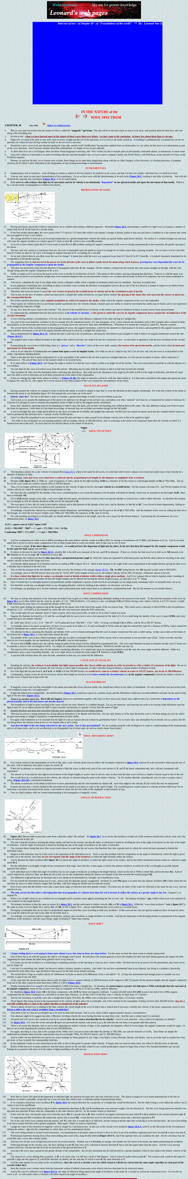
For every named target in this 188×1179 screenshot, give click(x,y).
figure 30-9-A (134, 1126)
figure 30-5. (127, 904)
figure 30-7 (95, 836)
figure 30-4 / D (40, 333)
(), (49, 179)
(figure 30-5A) (102, 569)
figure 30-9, (61, 1102)
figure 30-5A (47, 552)
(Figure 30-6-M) (21, 780)
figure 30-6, (133, 762)
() (136, 176)
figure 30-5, (29, 634)
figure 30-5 (69, 472)
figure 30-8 (29, 992)
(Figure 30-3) (36, 363)
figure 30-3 (66, 904)
